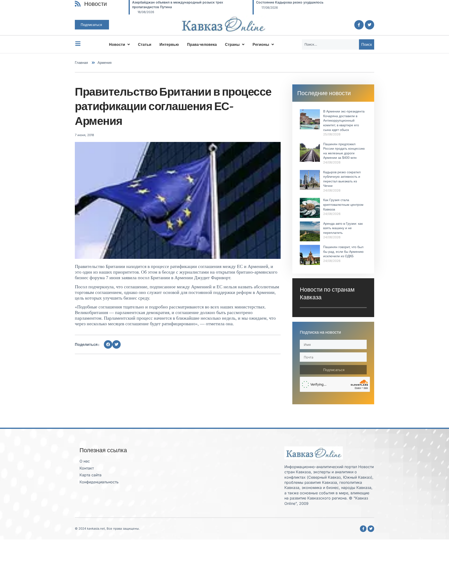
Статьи (144, 44)
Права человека (202, 44)
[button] (108, 344)
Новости (117, 44)
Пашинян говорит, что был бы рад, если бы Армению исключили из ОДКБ (343, 251)
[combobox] (330, 44)
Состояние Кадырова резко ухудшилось (289, 2)
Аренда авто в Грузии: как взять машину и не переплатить (343, 228)
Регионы (261, 44)
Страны (232, 44)
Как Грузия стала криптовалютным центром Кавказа (343, 204)
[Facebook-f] (359, 24)
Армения (105, 62)
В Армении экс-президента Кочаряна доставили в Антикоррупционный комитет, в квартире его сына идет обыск (344, 120)
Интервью (169, 44)
